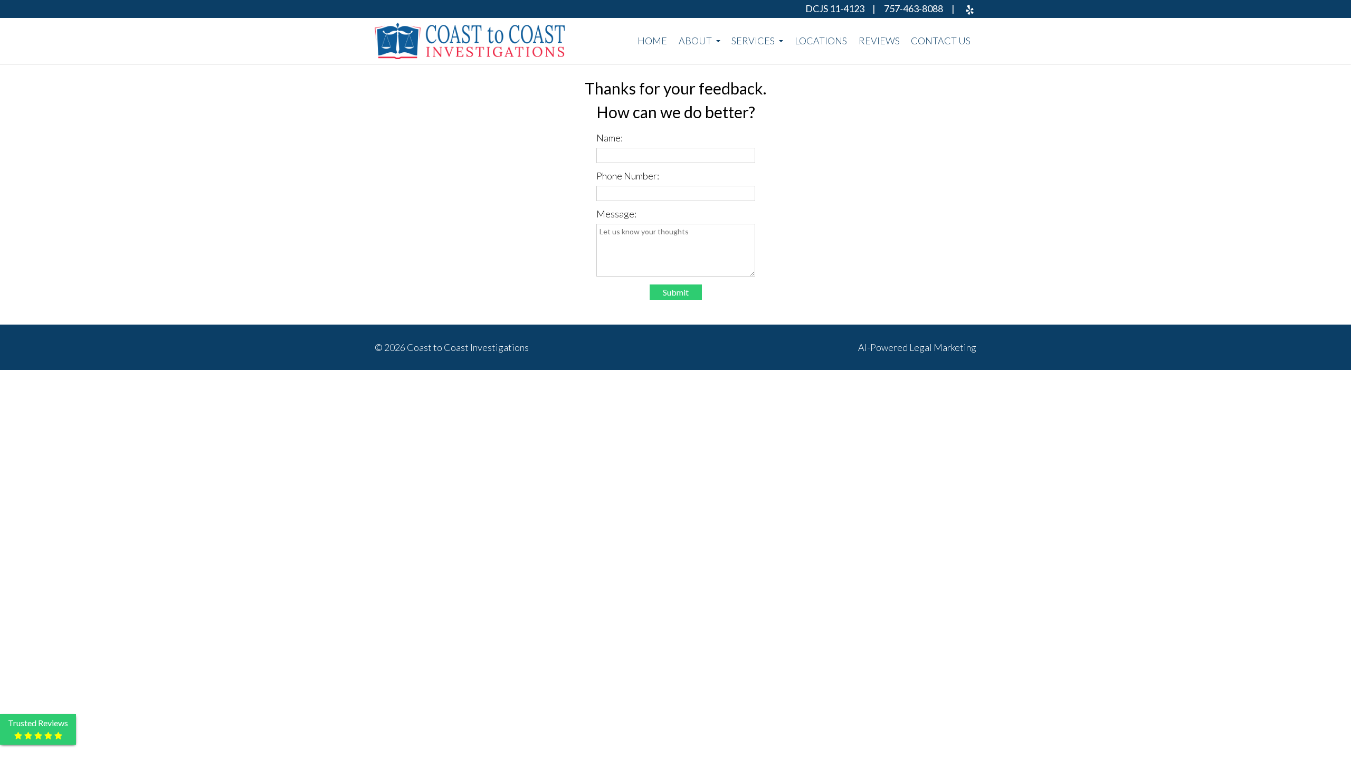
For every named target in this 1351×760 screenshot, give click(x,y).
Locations (821, 40)
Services (753, 40)
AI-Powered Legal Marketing (917, 347)
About (696, 40)
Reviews (879, 40)
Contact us (941, 40)
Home (652, 40)
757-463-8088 (913, 8)
